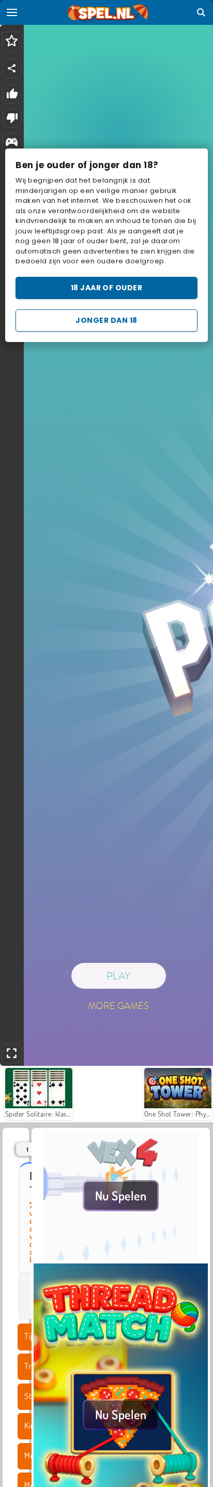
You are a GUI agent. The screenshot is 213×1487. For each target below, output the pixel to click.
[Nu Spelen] (121, 1257)
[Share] (12, 68)
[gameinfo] (11, 143)
